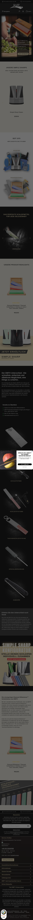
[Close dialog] (32, 451)
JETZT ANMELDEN (25, 464)
